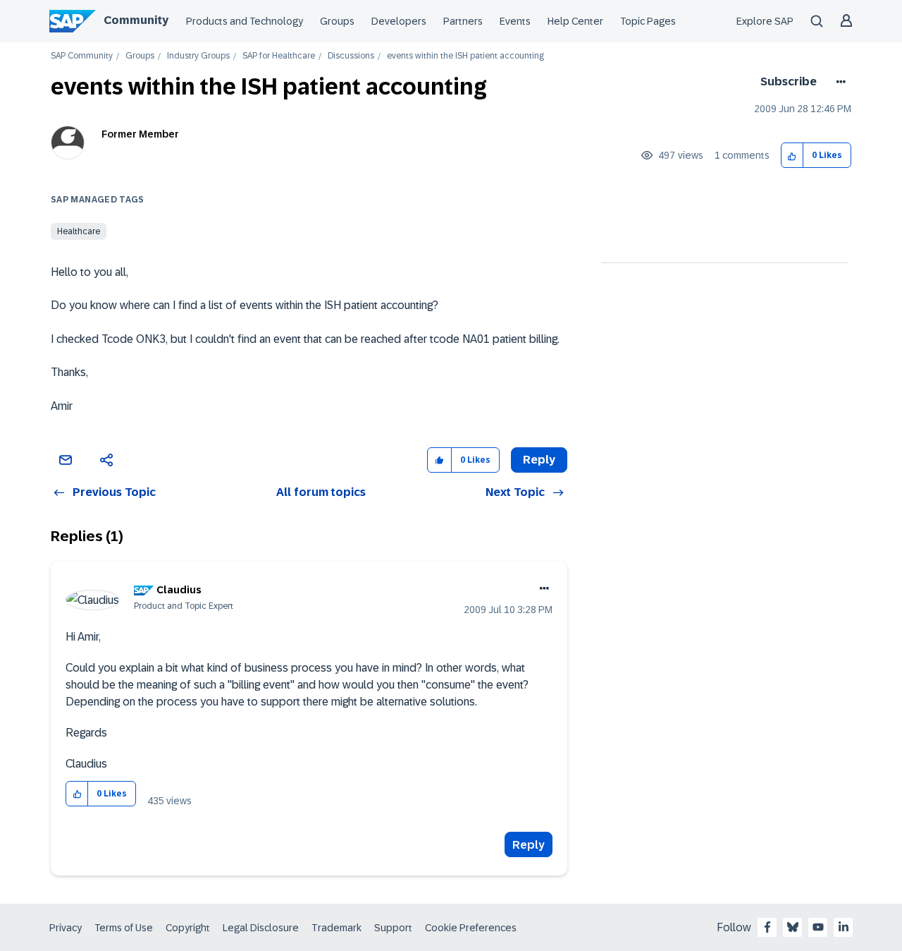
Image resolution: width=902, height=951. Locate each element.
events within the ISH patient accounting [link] (465, 56)
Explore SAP (764, 21)
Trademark (336, 927)
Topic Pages (648, 21)
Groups (337, 21)
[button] (792, 155)
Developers (398, 21)
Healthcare (78, 231)
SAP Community (82, 56)
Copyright (188, 927)
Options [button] (838, 81)
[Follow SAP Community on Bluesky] (792, 927)
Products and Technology (244, 21)
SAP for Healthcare (278, 56)
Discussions (351, 56)
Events (515, 21)
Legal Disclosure (261, 927)
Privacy (65, 927)
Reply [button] (539, 460)
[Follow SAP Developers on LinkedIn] (843, 927)
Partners (463, 21)
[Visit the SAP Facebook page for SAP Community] (767, 927)
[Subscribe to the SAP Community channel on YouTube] (818, 927)
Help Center (575, 21)
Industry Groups (198, 56)
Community (136, 20)
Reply (528, 845)
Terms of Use (123, 927)
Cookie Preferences (471, 927)
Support (393, 927)
